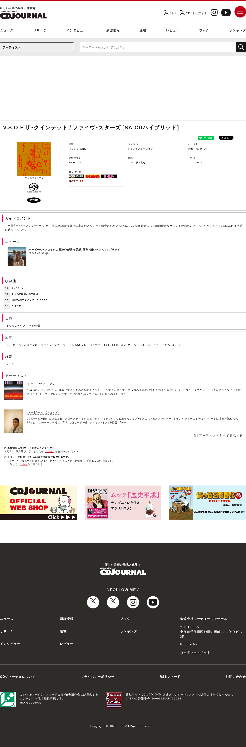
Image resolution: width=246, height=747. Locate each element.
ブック (204, 30)
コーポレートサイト (195, 652)
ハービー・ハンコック (43, 412)
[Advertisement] (123, 90)
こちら (49, 451)
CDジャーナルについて (18, 676)
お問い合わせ (236, 676)
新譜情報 (113, 30)
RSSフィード (170, 676)
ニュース (6, 30)
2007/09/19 (194, 162)
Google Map (190, 644)
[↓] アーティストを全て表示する (218, 435)
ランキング (237, 30)
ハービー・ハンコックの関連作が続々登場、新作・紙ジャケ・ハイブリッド (74, 249)
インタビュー (76, 30)
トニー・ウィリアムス (43, 383)
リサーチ (40, 30)
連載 (143, 30)
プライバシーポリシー (98, 676)
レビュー (173, 30)
